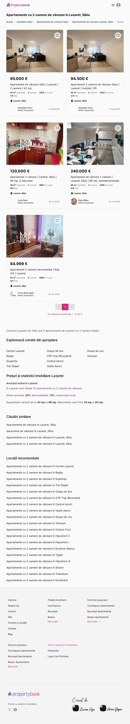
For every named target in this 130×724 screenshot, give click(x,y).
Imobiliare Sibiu (24, 21)
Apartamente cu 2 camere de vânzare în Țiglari (34, 554)
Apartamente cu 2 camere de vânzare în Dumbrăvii (37, 580)
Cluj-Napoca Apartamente (100, 605)
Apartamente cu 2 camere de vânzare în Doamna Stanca (40, 548)
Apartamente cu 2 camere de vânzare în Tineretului (37, 573)
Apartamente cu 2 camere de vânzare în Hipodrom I (37, 542)
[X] (9, 709)
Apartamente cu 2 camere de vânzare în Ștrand (34, 567)
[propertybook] (24, 694)
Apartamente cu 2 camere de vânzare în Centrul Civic (38, 529)
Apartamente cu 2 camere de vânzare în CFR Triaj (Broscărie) (43, 497)
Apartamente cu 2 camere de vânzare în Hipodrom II (38, 535)
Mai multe (53, 621)
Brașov (51, 617)
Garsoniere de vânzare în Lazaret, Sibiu (29, 431)
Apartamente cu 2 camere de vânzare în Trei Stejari (37, 485)
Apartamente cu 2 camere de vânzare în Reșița (34, 472)
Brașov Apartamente (98, 617)
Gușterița (11, 361)
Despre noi (13, 605)
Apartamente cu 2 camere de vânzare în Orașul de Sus (39, 491)
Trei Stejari (12, 366)
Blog (10, 634)
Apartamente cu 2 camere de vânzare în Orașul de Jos (39, 516)
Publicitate (53, 650)
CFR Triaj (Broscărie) (59, 356)
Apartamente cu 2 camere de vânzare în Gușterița (36, 478)
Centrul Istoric (55, 361)
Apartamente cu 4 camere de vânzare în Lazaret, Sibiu (39, 443)
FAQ (10, 617)
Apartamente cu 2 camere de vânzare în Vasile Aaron (38, 510)
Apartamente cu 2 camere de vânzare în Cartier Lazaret (40, 466)
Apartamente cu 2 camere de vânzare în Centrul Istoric (39, 504)
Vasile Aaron (54, 366)
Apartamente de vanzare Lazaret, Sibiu (92, 21)
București (52, 611)
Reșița (10, 356)
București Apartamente (99, 611)
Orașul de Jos (95, 350)
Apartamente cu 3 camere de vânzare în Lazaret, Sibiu (39, 437)
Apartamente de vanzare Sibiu (52, 21)
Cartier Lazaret (15, 350)
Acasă (9, 21)
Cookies (12, 628)
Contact (12, 611)
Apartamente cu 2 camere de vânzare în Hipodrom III (38, 561)
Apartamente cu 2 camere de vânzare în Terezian (36, 523)
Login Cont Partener (58, 656)
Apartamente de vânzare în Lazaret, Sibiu (31, 424)
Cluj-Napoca (54, 605)
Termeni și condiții (17, 622)
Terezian (92, 356)
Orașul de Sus (55, 350)
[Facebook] (15, 709)
